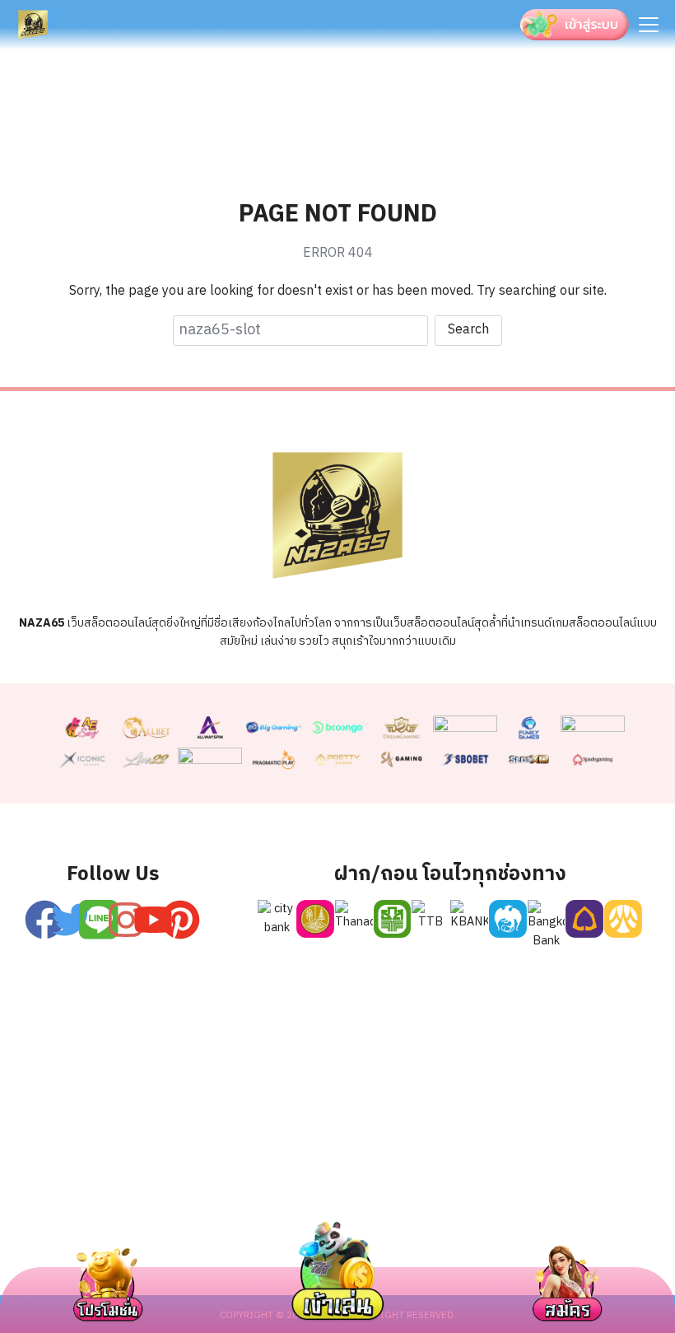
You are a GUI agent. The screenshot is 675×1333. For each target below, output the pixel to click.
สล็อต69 (169, 1217)
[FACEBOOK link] (44, 919)
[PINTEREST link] (180, 919)
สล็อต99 (334, 1217)
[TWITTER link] (71, 919)
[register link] (98, 919)
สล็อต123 (251, 1217)
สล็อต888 (587, 1217)
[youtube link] (153, 919)
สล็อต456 (87, 1217)
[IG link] (125, 919)
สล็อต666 (416, 1217)
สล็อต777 (502, 1217)
